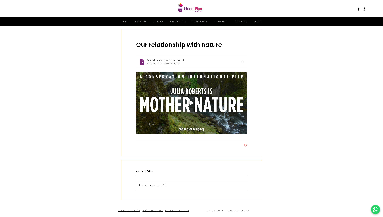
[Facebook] (359, 9)
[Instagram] (365, 9)
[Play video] (191, 103)
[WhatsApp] (375, 209)
